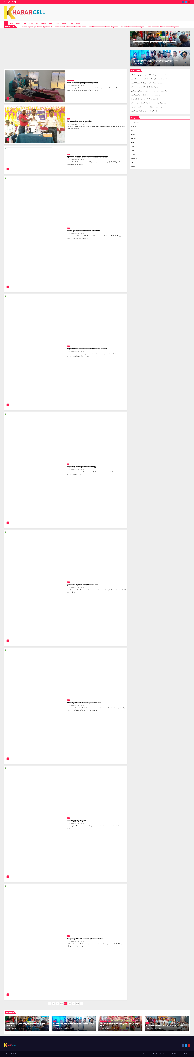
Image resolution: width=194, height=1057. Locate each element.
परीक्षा (72, 23)
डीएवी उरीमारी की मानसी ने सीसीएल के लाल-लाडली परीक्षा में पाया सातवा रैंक (87, 157)
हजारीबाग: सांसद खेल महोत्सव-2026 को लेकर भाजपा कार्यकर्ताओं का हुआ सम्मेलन (149, 91)
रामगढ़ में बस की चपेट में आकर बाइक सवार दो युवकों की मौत (144, 111)
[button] (189, 23)
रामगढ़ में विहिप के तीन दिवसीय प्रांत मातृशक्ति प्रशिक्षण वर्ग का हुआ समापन (147, 83)
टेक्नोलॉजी (31, 23)
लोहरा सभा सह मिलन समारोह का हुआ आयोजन (79, 121)
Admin (146, 44)
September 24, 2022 (73, 941)
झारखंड (11, 23)
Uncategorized (70, 80)
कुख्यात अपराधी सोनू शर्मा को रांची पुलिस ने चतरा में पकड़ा (82, 585)
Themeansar (31, 1053)
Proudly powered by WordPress (11, 1053)
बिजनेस (133, 150)
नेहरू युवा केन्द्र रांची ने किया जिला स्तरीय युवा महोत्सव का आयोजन (85, 939)
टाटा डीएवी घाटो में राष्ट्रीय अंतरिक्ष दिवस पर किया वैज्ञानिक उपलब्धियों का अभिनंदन (155, 61)
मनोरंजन (57, 23)
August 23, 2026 (138, 44)
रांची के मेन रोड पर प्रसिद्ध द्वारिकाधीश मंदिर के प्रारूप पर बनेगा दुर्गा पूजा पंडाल (148, 103)
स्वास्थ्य (50, 23)
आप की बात (43, 23)
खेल (37, 23)
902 (70, 1003)
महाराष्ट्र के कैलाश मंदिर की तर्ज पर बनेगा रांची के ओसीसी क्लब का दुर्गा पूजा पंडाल (149, 107)
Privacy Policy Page (154, 1053)
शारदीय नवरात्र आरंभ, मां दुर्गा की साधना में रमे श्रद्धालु (81, 467)
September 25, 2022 (73, 587)
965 (77, 1003)
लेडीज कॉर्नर (64, 23)
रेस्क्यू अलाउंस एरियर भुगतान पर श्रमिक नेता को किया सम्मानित (145, 99)
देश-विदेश (18, 23)
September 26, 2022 (73, 85)
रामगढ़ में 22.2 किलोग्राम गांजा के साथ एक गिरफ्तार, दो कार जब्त (145, 95)
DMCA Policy (187, 1053)
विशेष (25, 23)
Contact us (162, 1053)
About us (168, 1053)
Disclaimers (145, 1053)
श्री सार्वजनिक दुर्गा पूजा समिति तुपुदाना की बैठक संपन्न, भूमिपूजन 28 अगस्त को (154, 42)
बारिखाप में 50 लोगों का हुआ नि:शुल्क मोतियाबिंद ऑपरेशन (82, 83)
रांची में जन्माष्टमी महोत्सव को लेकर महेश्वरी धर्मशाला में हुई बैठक (145, 87)
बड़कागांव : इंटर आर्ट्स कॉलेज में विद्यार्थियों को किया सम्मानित (83, 231)
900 (61, 1003)
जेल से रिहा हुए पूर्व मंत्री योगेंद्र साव (76, 821)
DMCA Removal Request (177, 1053)
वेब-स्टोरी (78, 23)
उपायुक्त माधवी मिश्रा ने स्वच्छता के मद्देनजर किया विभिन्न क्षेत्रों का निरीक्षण (87, 349)
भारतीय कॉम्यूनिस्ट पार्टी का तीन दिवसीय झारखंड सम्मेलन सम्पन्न (84, 703)
